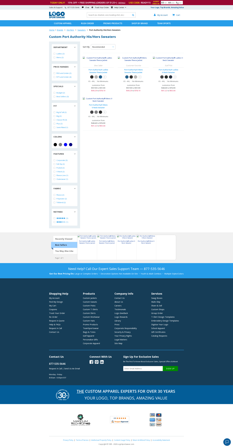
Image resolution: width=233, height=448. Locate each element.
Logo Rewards (121, 317)
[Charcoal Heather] (162, 77)
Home (51, 30)
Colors (58, 136)
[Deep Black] (166, 77)
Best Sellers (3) (62, 96)
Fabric (57, 188)
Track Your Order (102, 7)
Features (59, 154)
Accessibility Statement (161, 440)
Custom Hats (89, 320)
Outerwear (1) (62, 179)
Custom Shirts (89, 313)
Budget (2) (60, 93)
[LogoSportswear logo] (57, 17)
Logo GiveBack (121, 313)
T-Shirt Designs (163, 317)
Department (61, 47)
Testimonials (120, 309)
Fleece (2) (60, 195)
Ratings (58, 212)
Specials (58, 86)
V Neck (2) (60, 171)
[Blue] (65, 144)
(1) (66, 222)
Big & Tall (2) (61, 112)
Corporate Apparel (91, 343)
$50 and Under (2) (63, 73)
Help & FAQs (55, 324)
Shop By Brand (140, 23)
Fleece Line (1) (62, 175)
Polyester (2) (61, 198)
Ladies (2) (60, 53)
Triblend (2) (61, 202)
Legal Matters (120, 339)
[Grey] (60, 144)
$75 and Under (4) (63, 77)
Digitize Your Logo (159, 324)
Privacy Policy (68, 440)
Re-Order (53, 317)
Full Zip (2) (60, 164)
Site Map (118, 343)
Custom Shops (157, 309)
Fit (55, 106)
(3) (66, 218)
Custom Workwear (91, 317)
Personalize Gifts (90, 339)
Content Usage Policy (122, 440)
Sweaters (82, 30)
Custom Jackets (90, 298)
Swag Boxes (156, 298)
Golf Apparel (88, 335)
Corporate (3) (62, 160)
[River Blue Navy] (170, 77)
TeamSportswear (91, 328)
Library (117, 320)
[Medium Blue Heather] (100, 77)
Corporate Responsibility (125, 328)
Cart (176, 15)
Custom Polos (89, 305)
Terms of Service (82, 440)
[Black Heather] (92, 77)
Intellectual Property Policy (101, 440)
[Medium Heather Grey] (96, 112)
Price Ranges (61, 67)
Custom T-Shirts (90, 309)
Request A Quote (56, 320)
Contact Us (54, 332)
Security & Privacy (122, 332)
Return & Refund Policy (141, 440)
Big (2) (59, 116)
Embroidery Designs (165, 320)
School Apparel (158, 328)
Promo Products (112, 23)
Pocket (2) (60, 168)
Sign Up (170, 368)
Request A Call (55, 328)
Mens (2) (60, 57)
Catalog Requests (159, 335)
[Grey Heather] (96, 77)
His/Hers (70, 30)
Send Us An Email (72, 368)
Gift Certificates (158, 332)
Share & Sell (156, 305)
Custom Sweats (90, 301)
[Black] (55, 144)
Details (121, 2)
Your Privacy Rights (123, 335)
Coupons (53, 309)
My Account (54, 298)
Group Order (157, 313)
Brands (60, 30)
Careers (117, 305)
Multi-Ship (155, 301)
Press (116, 324)
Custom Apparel (63, 23)
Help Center (119, 7)
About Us (118, 301)
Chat (87, 7)
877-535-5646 (73, 7)
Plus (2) (59, 123)
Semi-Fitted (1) (62, 127)
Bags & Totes (89, 332)
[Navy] (70, 144)
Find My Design (56, 301)
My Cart (52, 305)
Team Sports (164, 23)
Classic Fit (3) (61, 120)
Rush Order (87, 23)
